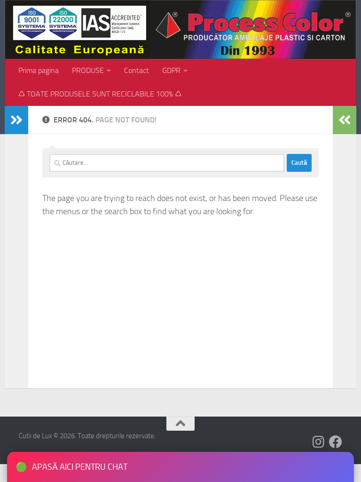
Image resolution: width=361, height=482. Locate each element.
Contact (136, 70)
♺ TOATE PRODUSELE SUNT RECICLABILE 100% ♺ (99, 93)
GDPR (171, 70)
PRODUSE (88, 70)
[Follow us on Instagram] (318, 442)
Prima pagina (38, 70)
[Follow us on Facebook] (335, 442)
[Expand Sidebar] (16, 120)
